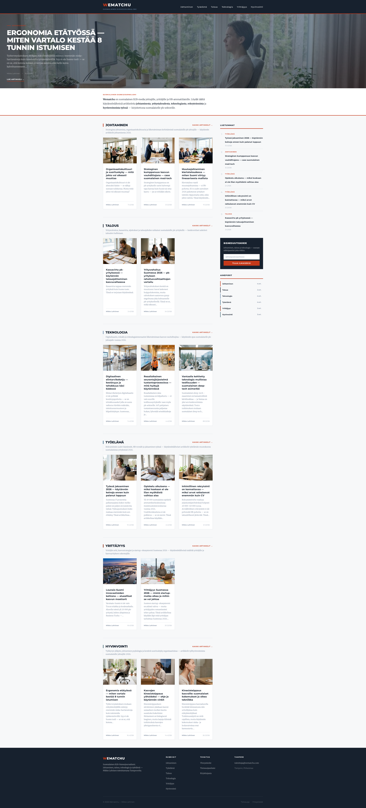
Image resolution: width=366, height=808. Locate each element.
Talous (214, 7)
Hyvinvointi (257, 7)
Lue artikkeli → (15, 79)
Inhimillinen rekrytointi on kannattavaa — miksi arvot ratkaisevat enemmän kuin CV (240, 200)
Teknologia (227, 7)
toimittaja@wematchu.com (246, 763)
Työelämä (202, 7)
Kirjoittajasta (206, 773)
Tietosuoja (245, 802)
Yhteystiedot (205, 763)
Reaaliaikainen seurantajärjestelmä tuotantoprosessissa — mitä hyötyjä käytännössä (157, 382)
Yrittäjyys (242, 7)
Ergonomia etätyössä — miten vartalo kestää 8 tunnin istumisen (55, 40)
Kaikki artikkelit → (202, 125)
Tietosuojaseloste (207, 768)
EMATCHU (117, 4)
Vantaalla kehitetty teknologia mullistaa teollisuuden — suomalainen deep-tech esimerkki (194, 382)
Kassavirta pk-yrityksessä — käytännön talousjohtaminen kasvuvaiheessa (116, 275)
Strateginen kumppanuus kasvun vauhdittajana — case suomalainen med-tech (242, 160)
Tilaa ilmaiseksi (241, 263)
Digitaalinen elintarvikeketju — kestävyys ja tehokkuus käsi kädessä (117, 382)
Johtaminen (186, 7)
